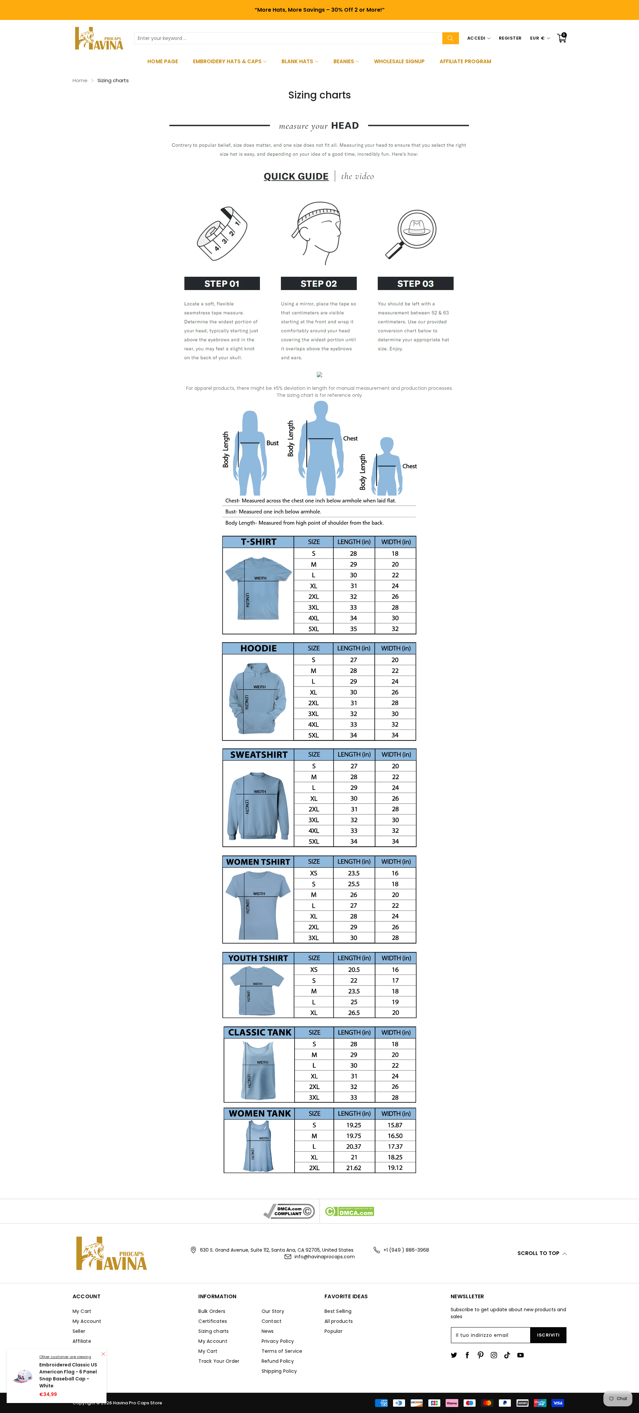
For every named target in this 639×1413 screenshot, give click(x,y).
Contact (272, 1321)
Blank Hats (297, 61)
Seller (79, 1331)
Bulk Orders (211, 1311)
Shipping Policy (279, 1371)
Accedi (476, 38)
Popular (333, 1331)
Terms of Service (282, 1351)
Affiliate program (465, 61)
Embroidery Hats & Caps (227, 61)
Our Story (273, 1311)
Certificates (212, 1321)
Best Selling (337, 1311)
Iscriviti (548, 1335)
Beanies (343, 61)
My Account (87, 1321)
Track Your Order (218, 1361)
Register (510, 38)
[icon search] (450, 38)
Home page (162, 61)
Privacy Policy (278, 1341)
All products (338, 1321)
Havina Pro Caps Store (137, 1403)
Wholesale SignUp (399, 61)
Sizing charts (213, 1331)
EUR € (537, 38)
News (268, 1331)
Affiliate (82, 1341)
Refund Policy (278, 1361)
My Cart (82, 1311)
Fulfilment (85, 1351)
